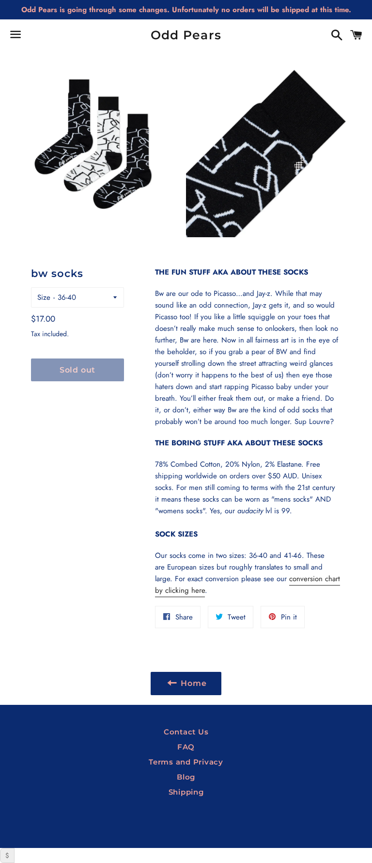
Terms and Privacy (186, 761)
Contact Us (186, 731)
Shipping (186, 792)
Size (43, 297)
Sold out (77, 370)
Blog (186, 777)
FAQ (186, 746)
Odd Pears (186, 35)
